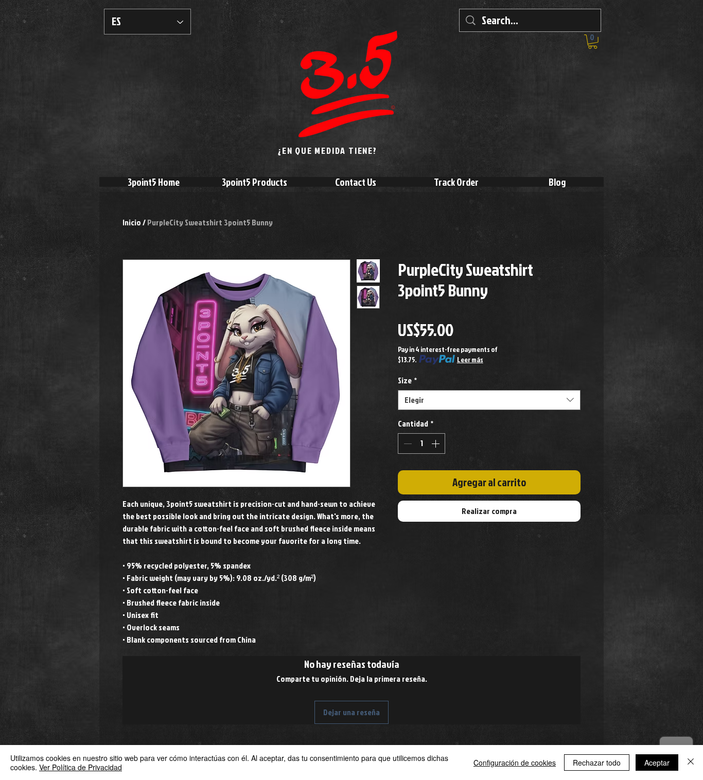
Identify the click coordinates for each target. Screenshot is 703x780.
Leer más (470, 359)
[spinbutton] (421, 443)
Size (407, 380)
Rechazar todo (597, 762)
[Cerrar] (690, 762)
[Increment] (436, 443)
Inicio (131, 222)
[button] (592, 41)
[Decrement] (406, 443)
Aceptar (657, 762)
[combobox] (489, 400)
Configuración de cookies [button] (514, 762)
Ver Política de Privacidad (80, 767)
